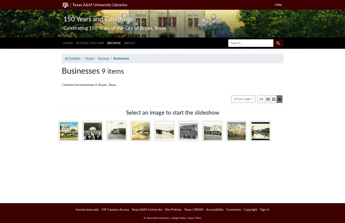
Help (278, 4)
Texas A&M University (147, 209)
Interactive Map (90, 43)
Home (68, 43)
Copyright (251, 209)
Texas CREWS (194, 209)
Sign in (264, 209)
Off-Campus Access (115, 209)
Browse (114, 43)
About (129, 43)
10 (242, 99)
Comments (233, 209)
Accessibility (215, 209)
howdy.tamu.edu (87, 209)
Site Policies (173, 209)
